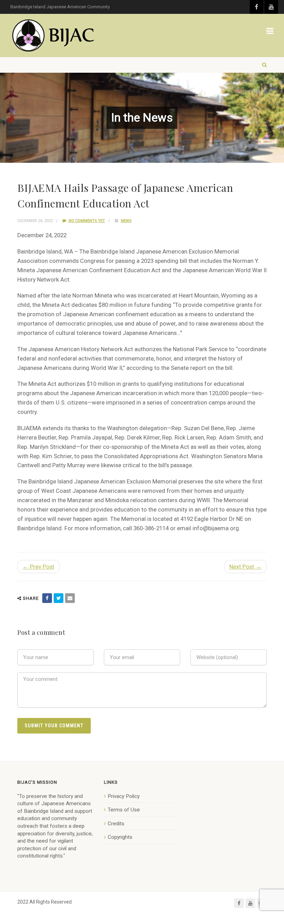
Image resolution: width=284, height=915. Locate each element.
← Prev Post (38, 566)
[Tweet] (58, 598)
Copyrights (120, 837)
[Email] (70, 598)
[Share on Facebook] (47, 598)
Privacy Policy (124, 796)
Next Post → (245, 566)
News (126, 221)
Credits (116, 823)
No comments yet (86, 221)
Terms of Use (124, 810)
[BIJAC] (53, 35)
